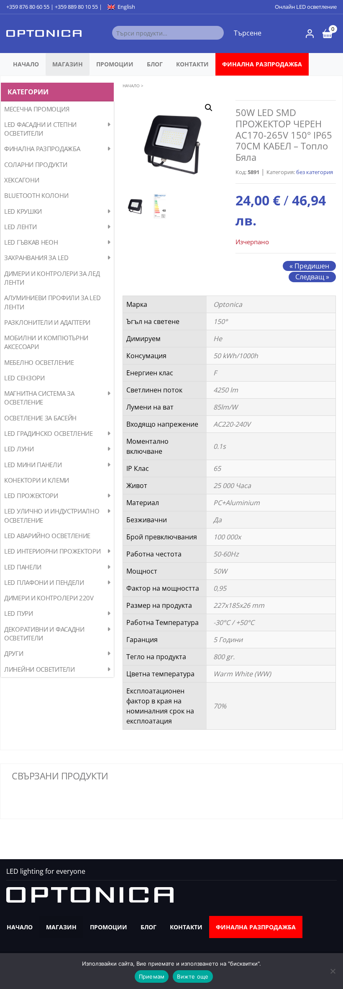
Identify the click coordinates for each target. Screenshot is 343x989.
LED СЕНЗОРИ (24, 378)
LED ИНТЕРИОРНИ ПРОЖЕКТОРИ (52, 551)
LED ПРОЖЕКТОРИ (31, 495)
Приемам (152, 976)
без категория (314, 172)
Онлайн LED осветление (306, 6)
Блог (155, 64)
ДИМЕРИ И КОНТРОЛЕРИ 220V (49, 598)
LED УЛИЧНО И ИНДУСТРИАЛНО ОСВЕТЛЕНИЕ (52, 515)
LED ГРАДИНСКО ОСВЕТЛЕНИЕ (48, 433)
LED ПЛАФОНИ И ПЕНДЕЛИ (44, 582)
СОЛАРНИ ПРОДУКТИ (35, 164)
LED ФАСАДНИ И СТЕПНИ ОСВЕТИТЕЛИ (40, 128)
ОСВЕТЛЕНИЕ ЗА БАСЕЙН (40, 418)
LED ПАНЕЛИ (22, 567)
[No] (332, 971)
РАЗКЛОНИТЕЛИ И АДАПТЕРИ (47, 322)
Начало (26, 64)
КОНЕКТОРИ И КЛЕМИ (36, 480)
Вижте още (192, 976)
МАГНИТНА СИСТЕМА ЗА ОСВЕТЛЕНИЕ (39, 397)
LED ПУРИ (18, 613)
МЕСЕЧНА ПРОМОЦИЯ (36, 109)
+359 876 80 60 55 (27, 6)
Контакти (192, 64)
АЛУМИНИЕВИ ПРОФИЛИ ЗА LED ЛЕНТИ (52, 302)
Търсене (247, 33)
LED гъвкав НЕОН (31, 242)
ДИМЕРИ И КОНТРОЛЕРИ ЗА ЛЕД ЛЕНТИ (52, 277)
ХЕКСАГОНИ (21, 180)
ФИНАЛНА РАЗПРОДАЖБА (262, 64)
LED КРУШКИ (23, 211)
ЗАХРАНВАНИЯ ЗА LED (36, 257)
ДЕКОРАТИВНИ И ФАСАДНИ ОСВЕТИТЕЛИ (44, 633)
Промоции (114, 64)
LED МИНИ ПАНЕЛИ (33, 464)
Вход (310, 33)
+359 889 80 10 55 (76, 6)
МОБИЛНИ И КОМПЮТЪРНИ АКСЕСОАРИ (46, 342)
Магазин (67, 64)
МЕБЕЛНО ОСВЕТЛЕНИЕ (39, 362)
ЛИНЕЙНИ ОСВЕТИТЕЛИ (39, 669)
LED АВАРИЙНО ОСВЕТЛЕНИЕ (47, 535)
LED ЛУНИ (19, 449)
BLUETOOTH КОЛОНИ (36, 195)
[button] (208, 107)
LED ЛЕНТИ (20, 227)
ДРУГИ (13, 653)
